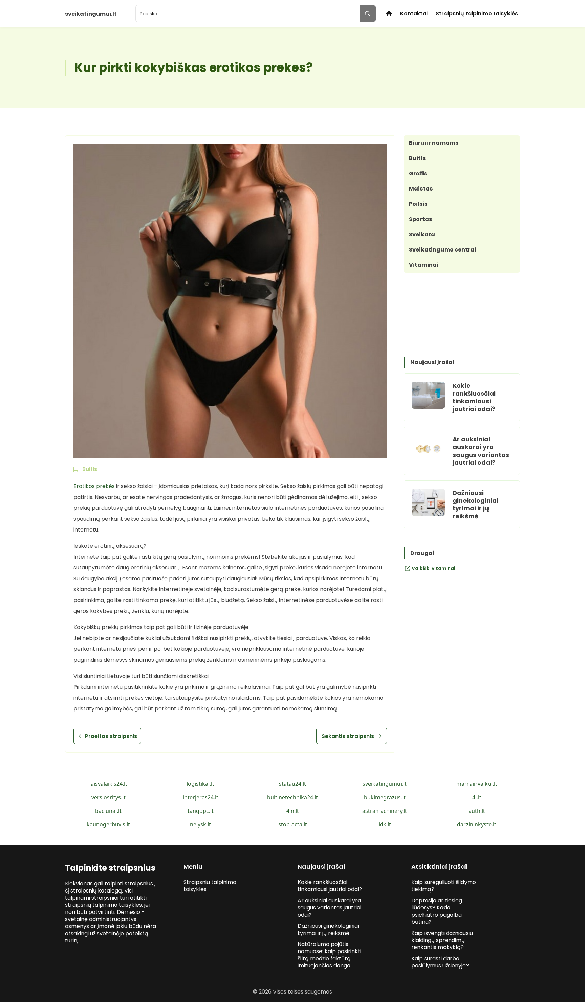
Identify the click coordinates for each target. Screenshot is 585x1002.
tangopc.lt (201, 811)
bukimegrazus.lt (385, 797)
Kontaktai (414, 13)
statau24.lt (292, 783)
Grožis (418, 173)
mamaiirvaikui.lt (476, 783)
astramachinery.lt (384, 811)
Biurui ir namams (433, 143)
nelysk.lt (200, 824)
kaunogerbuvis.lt (108, 824)
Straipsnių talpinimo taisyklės (477, 13)
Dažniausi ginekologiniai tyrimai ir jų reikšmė (475, 504)
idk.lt (384, 824)
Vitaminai (423, 265)
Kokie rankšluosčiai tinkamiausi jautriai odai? (474, 397)
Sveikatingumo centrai (442, 250)
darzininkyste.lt (476, 824)
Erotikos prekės (94, 486)
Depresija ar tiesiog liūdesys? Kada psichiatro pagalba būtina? (436, 911)
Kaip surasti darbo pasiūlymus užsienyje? (440, 962)
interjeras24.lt (200, 797)
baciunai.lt (108, 811)
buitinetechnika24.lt (292, 797)
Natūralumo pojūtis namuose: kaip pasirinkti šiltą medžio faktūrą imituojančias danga (329, 954)
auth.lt (477, 811)
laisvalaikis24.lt (108, 783)
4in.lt (292, 811)
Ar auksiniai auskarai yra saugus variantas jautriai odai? (481, 451)
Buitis (417, 158)
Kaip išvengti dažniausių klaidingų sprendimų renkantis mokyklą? (442, 940)
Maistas (421, 189)
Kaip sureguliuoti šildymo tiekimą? (443, 885)
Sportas (420, 219)
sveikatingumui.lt (385, 783)
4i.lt (476, 797)
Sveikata (422, 234)
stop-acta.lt (292, 824)
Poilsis (418, 204)
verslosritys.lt (108, 797)
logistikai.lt (200, 783)
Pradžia (389, 13)
